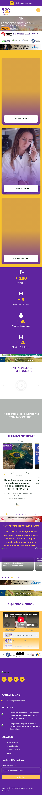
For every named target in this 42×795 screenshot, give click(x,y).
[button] (4, 385)
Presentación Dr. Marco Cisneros (24, 646)
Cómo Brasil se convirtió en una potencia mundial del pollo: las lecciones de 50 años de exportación (24, 715)
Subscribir (21, 777)
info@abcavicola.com (17, 701)
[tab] (21, 635)
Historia (18, 473)
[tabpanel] (21, 620)
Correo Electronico (8, 766)
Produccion (18, 476)
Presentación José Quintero (22, 635)
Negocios (12, 473)
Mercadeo (25, 473)
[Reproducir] (21, 385)
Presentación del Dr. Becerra (23, 641)
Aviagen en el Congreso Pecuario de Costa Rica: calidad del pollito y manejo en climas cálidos (25, 726)
